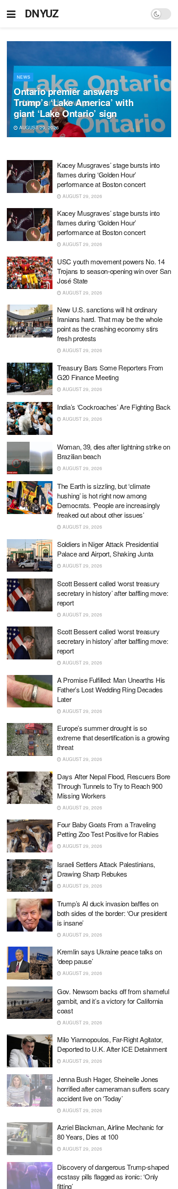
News (23, 77)
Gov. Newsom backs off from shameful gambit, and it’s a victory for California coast (113, 1000)
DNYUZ (42, 13)
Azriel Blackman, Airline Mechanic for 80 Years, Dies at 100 (110, 1131)
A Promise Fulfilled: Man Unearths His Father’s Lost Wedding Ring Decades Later (111, 689)
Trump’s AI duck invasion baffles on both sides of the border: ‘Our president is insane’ (112, 913)
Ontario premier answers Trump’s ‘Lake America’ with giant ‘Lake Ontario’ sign (73, 102)
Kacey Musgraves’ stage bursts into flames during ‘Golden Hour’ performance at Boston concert (108, 174)
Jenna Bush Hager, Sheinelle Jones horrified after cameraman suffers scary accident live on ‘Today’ (113, 1088)
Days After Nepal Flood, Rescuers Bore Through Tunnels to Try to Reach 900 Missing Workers (113, 785)
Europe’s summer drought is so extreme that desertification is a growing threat (113, 737)
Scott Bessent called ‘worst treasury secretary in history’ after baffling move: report (112, 592)
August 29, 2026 (38, 127)
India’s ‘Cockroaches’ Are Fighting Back (113, 407)
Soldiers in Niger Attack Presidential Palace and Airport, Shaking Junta (107, 548)
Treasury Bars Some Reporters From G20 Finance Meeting (110, 372)
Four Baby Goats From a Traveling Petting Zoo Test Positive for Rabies (107, 829)
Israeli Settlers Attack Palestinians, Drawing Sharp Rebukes (106, 868)
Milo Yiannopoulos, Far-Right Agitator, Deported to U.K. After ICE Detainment (112, 1044)
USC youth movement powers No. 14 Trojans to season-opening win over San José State (114, 271)
